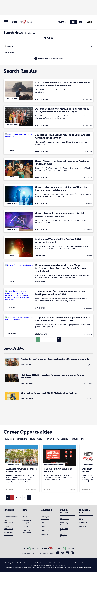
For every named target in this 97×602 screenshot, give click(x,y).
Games (41, 438)
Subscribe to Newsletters (26, 531)
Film (32, 438)
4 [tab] (24, 498)
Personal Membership (8, 521)
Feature (74, 438)
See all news (30, 33)
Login (89, 22)
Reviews (25, 527)
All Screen (62, 438)
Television (9, 438)
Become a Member (11, 517)
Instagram (72, 553)
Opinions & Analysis (26, 521)
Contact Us (83, 523)
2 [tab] (16, 498)
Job (42, 523)
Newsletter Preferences (64, 530)
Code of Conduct (48, 553)
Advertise (48, 38)
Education (45, 530)
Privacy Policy (25, 553)
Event (43, 527)
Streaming (22, 438)
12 (55, 339)
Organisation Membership (8, 534)
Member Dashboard (64, 536)
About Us (82, 527)
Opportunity (46, 534)
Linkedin (67, 553)
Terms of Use (37, 553)
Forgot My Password (64, 524)
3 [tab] (20, 498)
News (24, 517)
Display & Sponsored (45, 518)
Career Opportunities (28, 432)
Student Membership (8, 528)
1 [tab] (11, 498)
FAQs (81, 519)
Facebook (57, 553)
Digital (50, 438)
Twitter (62, 553)
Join (74, 22)
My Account (64, 519)
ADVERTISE (62, 22)
